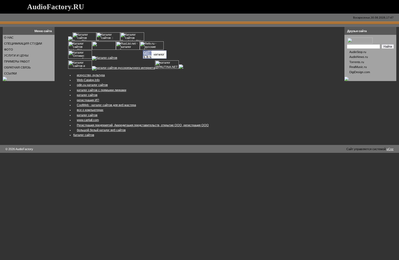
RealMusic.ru (358, 67)
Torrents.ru (356, 62)
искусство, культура (91, 75)
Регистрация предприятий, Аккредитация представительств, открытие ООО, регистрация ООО (143, 125)
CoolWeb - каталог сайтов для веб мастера (106, 105)
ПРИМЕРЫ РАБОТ (17, 61)
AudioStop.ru (357, 52)
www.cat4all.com (88, 120)
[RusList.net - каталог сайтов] (128, 48)
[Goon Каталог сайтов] (155, 57)
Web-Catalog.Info (88, 80)
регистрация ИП (88, 100)
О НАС (9, 37)
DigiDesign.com (359, 72)
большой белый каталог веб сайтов (101, 130)
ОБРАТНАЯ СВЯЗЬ (17, 67)
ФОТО (8, 49)
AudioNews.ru (358, 56)
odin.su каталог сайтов (92, 84)
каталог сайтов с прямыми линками (101, 90)
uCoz (390, 149)
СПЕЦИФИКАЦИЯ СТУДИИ (23, 43)
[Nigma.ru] (360, 42)
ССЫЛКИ (10, 73)
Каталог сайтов (83, 135)
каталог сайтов (87, 95)
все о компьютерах (90, 110)
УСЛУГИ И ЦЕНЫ (16, 55)
